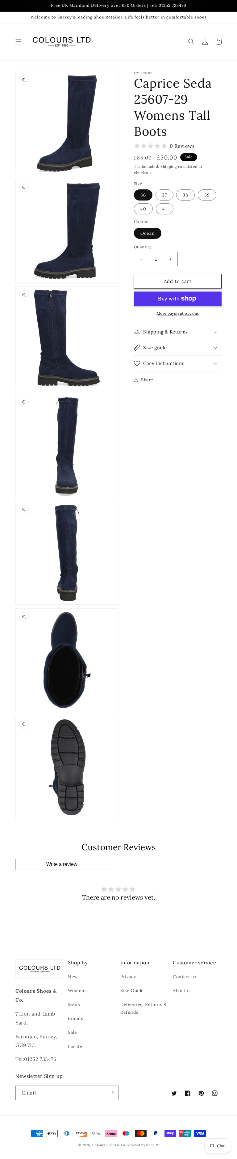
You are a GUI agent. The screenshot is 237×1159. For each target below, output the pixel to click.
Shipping (168, 166)
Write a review (61, 864)
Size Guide (132, 990)
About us (182, 990)
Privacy (128, 976)
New (73, 976)
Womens (77, 990)
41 (164, 209)
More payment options (178, 313)
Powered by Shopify (143, 1145)
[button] (18, 41)
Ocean (147, 233)
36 (143, 195)
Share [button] (147, 380)
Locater (76, 1046)
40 (143, 209)
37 (164, 195)
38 (185, 195)
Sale (72, 1032)
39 (207, 195)
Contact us (184, 976)
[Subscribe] (111, 1093)
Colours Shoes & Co (108, 1145)
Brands (75, 1018)
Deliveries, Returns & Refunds (143, 1008)
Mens (74, 1004)
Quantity (143, 247)
